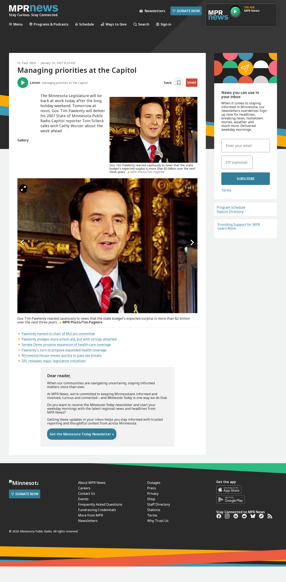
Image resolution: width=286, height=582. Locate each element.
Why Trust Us (158, 520)
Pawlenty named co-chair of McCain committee (58, 333)
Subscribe (245, 178)
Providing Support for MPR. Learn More (239, 226)
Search (143, 24)
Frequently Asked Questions (100, 504)
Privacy (152, 493)
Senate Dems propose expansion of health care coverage (66, 344)
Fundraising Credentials (97, 510)
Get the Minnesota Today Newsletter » (82, 434)
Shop (151, 499)
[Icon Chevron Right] (192, 242)
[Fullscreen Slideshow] (23, 188)
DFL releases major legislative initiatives (54, 361)
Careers (84, 488)
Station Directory (230, 211)
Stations (153, 510)
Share (191, 83)
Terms (226, 190)
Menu (18, 24)
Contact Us (86, 493)
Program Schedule (231, 207)
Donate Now (186, 10)
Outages (153, 482)
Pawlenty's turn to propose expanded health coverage (64, 350)
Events (83, 499)
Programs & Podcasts (51, 24)
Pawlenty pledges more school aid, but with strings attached (69, 339)
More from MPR (90, 515)
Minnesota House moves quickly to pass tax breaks (62, 355)
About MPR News (92, 482)
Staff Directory (158, 504)
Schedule (86, 24)
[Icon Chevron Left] (22, 242)
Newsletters (88, 520)
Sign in (166, 24)
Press (151, 488)
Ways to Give (116, 24)
